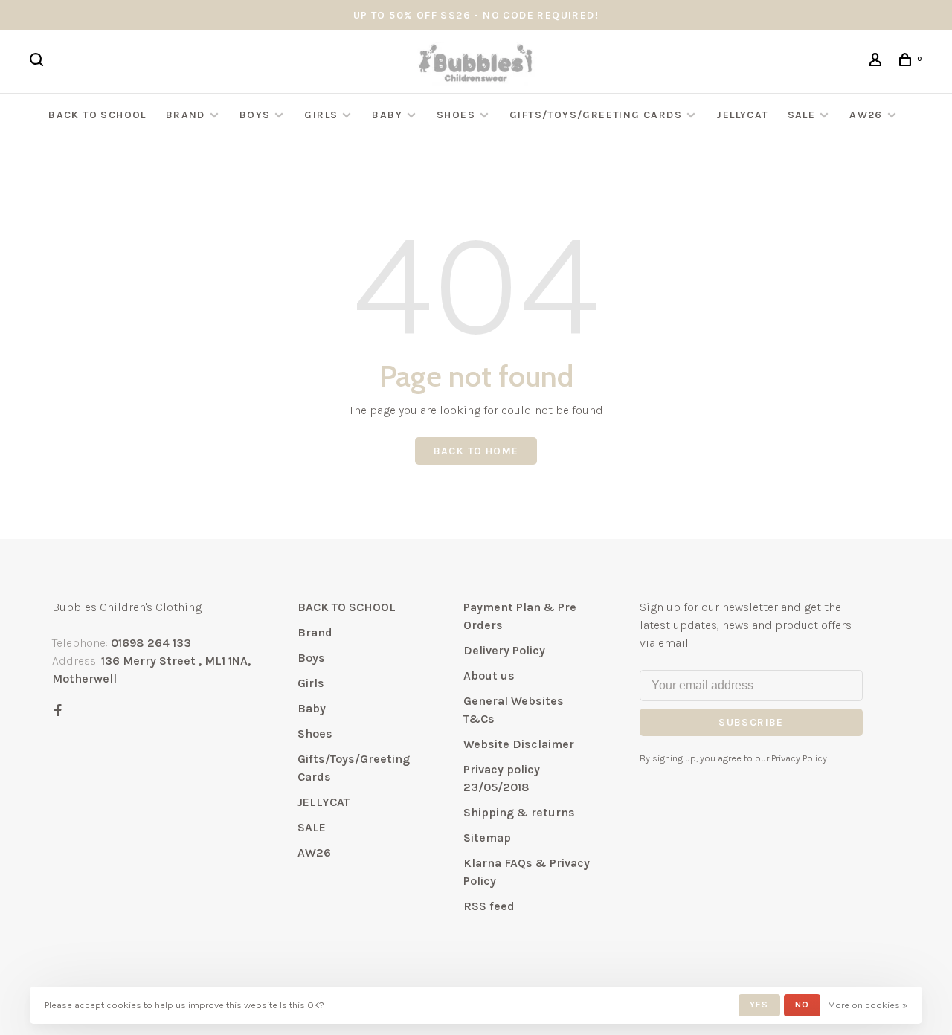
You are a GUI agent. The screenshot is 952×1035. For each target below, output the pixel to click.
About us (489, 675)
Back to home (476, 451)
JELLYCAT (742, 115)
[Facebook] (58, 711)
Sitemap (487, 838)
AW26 (866, 115)
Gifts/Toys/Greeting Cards (597, 115)
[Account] (878, 62)
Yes (759, 1004)
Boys (255, 115)
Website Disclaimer (518, 744)
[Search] (39, 62)
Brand (185, 115)
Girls (321, 115)
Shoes (456, 115)
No (802, 1004)
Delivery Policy (504, 650)
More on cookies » (867, 1004)
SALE (802, 115)
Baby (387, 115)
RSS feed (489, 906)
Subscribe (751, 722)
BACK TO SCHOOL (97, 115)
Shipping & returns (519, 812)
